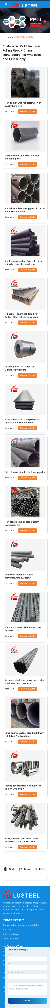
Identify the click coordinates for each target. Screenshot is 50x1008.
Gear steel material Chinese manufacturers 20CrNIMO (19, 576)
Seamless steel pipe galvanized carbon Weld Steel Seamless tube (25, 682)
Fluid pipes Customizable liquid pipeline (25, 472)
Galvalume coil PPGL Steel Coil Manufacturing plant (20, 368)
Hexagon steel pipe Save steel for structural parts (22, 157)
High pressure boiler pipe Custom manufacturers (22, 523)
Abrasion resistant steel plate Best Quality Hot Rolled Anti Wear (22, 421)
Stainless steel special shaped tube (21, 925)
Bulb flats (7, 929)
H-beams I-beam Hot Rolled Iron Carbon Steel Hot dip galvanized (21, 315)
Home (10, 37)
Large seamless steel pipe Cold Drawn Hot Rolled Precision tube (24, 734)
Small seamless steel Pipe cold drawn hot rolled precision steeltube (24, 263)
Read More (9, 111)
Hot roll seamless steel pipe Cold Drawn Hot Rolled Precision (25, 210)
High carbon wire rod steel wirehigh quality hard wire (23, 104)
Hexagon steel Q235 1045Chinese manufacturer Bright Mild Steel (21, 840)
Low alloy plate (10, 938)
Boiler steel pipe (11, 934)
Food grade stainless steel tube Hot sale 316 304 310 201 (23, 787)
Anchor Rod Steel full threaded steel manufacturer (23, 629)
